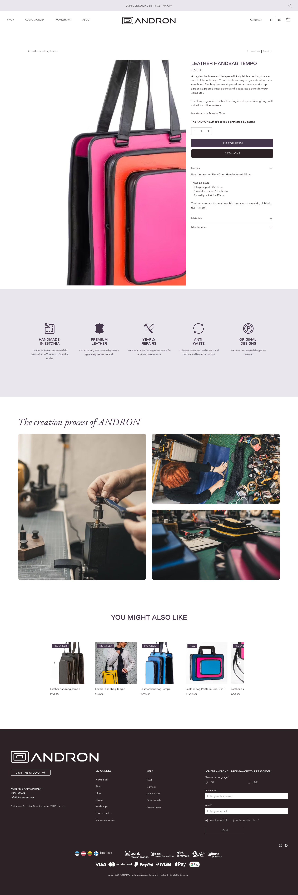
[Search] (290, 5)
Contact (151, 786)
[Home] (26, 51)
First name (210, 789)
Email (208, 804)
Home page (102, 779)
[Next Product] (239, 663)
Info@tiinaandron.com (22, 797)
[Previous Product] (55, 663)
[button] (37, 19)
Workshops (102, 806)
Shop (98, 786)
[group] (147, 671)
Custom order (103, 813)
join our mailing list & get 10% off (149, 5)
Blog (98, 793)
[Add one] (208, 130)
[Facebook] (286, 845)
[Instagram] (280, 845)
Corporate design (105, 819)
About (99, 799)
